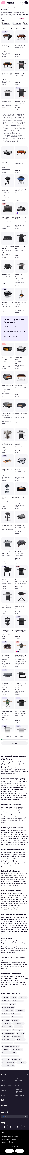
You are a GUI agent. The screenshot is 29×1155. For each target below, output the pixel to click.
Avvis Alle (9, 1151)
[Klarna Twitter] (18, 1127)
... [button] (13, 7)
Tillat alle (19, 1151)
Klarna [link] (3, 7)
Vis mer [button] (14, 743)
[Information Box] (12, 28)
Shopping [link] (8, 7)
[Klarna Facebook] (4, 1127)
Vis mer (26, 16)
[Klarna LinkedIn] (11, 1127)
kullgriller (18, 768)
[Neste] (25, 23)
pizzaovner (8, 770)
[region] (14, 1142)
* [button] (6, 54)
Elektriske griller (6, 830)
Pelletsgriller (5, 874)
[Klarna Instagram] (24, 1127)
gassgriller (11, 768)
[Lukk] (26, 1132)
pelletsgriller (19, 770)
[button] (25, 45)
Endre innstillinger (14, 1146)
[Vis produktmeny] (26, 10)
